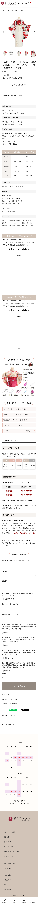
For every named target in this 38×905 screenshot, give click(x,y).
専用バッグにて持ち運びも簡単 (16, 414)
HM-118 (15, 141)
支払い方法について (9, 846)
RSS (5, 868)
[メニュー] (35, 3)
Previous (4, 32)
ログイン (6, 884)
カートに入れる (19, 686)
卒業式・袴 (10, 10)
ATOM (9, 868)
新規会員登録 (7, 880)
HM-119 (15, 144)
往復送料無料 (16, 420)
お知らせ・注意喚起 (9, 832)
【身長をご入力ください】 (10, 614)
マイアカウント (8, 875)
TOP (4, 10)
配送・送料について (9, 837)
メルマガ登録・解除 (9, 863)
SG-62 (13, 110)
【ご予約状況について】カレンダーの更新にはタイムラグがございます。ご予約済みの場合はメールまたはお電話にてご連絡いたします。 (19, 639)
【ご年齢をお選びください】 (11, 604)
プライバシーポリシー (10, 856)
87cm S (6, 161)
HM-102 (13, 113)
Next (34, 32)
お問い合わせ (7, 889)
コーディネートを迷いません (15, 409)
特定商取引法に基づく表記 (9, 699)
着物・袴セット (19, 10)
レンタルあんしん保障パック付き (17, 431)
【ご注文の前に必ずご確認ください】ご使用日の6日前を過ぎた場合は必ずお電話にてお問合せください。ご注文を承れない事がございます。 (19, 627)
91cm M (6, 166)
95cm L (6, 171)
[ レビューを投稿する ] (8, 724)
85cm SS (6, 157)
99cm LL (6, 176)
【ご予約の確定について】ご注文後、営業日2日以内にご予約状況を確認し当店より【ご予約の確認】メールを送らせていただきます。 (19, 652)
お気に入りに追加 (18, 85)
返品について (5, 695)
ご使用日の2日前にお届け (13, 425)
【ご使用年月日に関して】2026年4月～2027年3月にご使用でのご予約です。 (19, 594)
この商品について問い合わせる (11, 703)
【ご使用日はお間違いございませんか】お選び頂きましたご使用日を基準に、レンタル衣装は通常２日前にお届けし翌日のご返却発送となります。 (19, 665)
